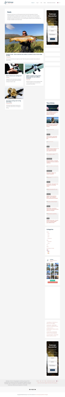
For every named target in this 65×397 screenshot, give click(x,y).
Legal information (48, 382)
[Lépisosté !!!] (48, 265)
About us (39, 382)
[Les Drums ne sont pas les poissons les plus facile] (48, 273)
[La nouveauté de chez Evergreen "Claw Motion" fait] (52, 273)
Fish (47, 244)
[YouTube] (35, 389)
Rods (48, 236)
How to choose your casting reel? (14, 75)
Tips (47, 240)
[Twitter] (31, 389)
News (47, 246)
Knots (49, 243)
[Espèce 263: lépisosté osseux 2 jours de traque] (48, 277)
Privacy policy (54, 382)
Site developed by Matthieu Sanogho (41, 394)
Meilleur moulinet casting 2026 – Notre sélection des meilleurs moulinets (33, 77)
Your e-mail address (52, 34)
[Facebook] (29, 389)
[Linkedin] (33, 389)
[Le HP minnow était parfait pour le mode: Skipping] (52, 265)
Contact (42, 382)
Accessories (50, 238)
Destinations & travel (50, 248)
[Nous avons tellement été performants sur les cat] (52, 277)
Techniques (49, 241)
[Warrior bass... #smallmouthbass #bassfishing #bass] (48, 269)
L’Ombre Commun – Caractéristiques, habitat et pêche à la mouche (52, 329)
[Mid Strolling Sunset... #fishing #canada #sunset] (56, 277)
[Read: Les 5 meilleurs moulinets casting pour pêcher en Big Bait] (14, 93)
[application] (34, 3)
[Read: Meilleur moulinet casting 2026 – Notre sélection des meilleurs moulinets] (34, 68)
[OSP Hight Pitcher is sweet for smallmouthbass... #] (56, 269)
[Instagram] (32, 389)
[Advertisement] (52, 83)
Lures (48, 233)
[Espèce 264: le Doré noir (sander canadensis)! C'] (56, 273)
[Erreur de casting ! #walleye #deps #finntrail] (52, 269)
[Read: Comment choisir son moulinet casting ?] (14, 68)
